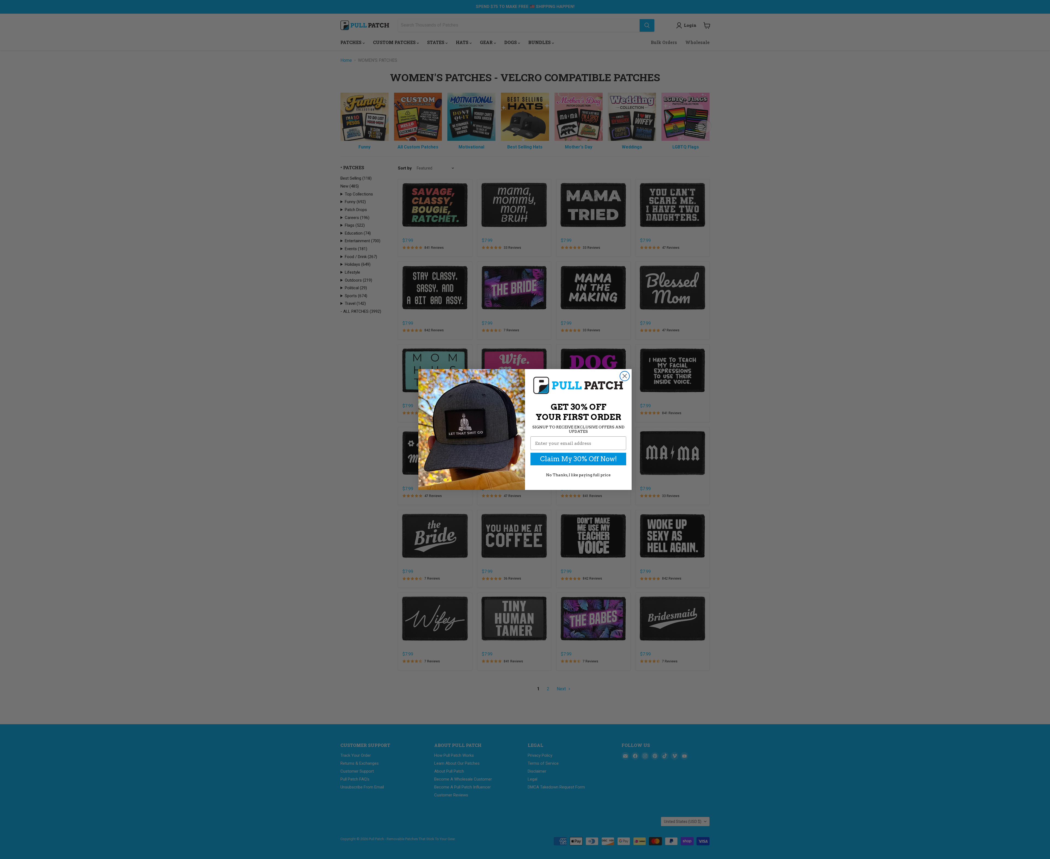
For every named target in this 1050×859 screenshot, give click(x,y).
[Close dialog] (624, 376)
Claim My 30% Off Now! (578, 459)
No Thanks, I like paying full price (578, 475)
